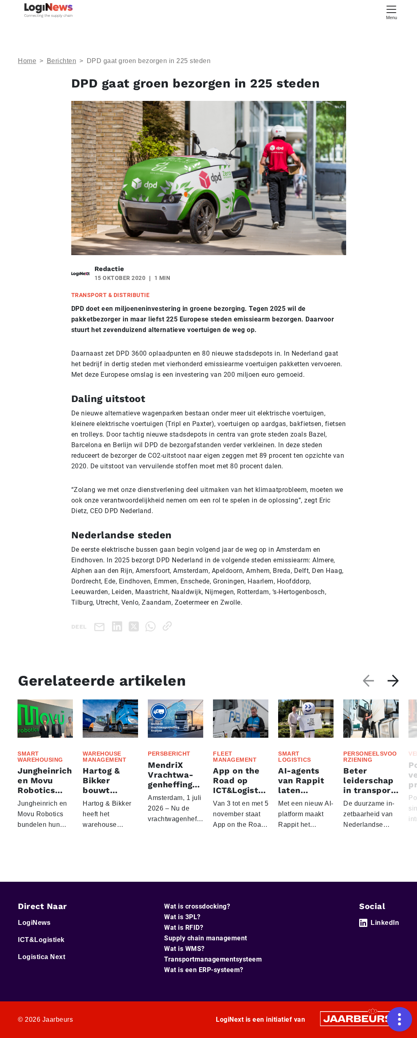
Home (27, 60)
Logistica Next (41, 956)
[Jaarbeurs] (358, 1018)
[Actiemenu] (399, 1019)
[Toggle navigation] (391, 11)
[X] (135, 626)
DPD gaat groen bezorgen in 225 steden (149, 60)
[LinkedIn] (118, 626)
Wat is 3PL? (182, 917)
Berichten (62, 60)
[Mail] (101, 626)
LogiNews (34, 922)
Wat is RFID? (183, 927)
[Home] (48, 10)
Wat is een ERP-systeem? (204, 970)
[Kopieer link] (169, 626)
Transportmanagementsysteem (213, 959)
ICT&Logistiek (41, 939)
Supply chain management (205, 938)
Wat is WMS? (184, 949)
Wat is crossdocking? (197, 906)
